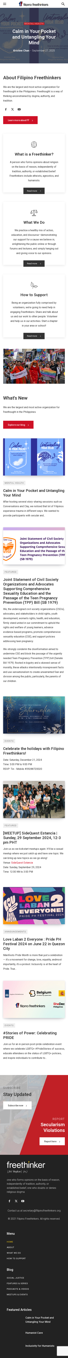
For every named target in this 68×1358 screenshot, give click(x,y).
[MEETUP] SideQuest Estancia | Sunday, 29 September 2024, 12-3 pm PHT (32, 838)
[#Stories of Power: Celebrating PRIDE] (34, 999)
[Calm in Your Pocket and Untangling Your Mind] (34, 457)
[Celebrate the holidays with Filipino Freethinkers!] (34, 715)
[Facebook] (5, 109)
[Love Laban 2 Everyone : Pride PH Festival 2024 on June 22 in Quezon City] (34, 905)
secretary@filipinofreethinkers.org (42, 1210)
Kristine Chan (21, 50)
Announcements (15, 932)
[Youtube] (19, 109)
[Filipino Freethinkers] (34, 4)
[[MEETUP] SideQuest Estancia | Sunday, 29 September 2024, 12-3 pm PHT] (34, 799)
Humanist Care (34, 1332)
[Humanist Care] (15, 1333)
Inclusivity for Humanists (39, 1345)
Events (9, 741)
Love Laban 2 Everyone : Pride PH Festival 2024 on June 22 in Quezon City (34, 944)
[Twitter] (12, 109)
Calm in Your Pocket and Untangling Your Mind (34, 36)
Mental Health (34, 24)
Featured (11, 572)
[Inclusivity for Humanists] (15, 1346)
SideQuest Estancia (22, 862)
